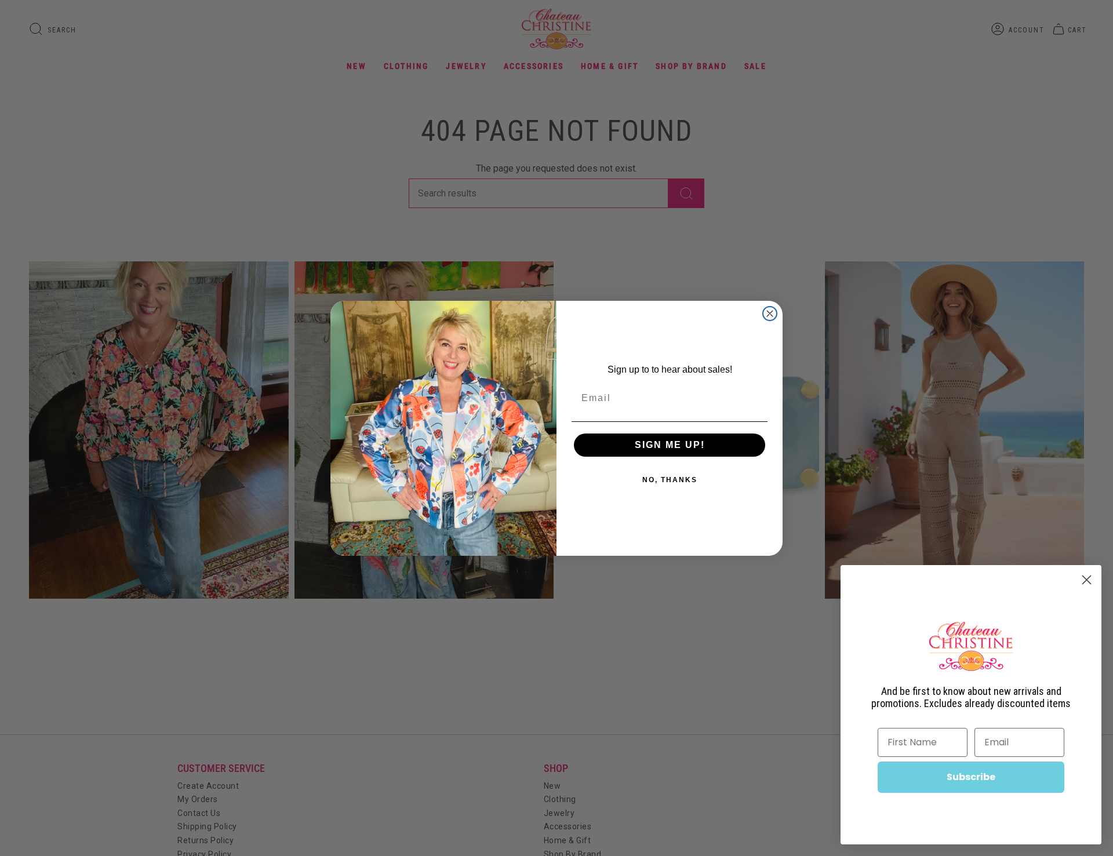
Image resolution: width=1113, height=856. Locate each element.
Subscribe (971, 777)
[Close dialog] (770, 313)
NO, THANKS (669, 480)
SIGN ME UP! (670, 445)
